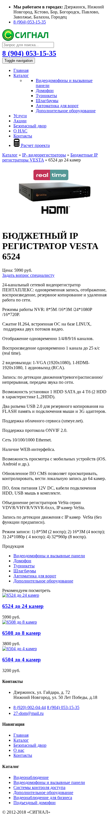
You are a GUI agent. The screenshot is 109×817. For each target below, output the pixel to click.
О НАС (20, 130)
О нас (18, 750)
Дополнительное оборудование (66, 110)
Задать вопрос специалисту (28, 275)
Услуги (20, 115)
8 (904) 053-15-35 (29, 22)
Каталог (21, 75)
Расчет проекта (35, 145)
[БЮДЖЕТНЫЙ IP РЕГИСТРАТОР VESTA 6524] (54, 222)
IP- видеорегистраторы (44, 155)
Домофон (45, 90)
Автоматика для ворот (57, 105)
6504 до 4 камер (21, 660)
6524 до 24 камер (23, 606)
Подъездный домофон (34, 802)
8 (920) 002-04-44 (29, 707)
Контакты (22, 136)
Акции (20, 120)
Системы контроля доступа (39, 787)
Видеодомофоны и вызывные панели (49, 555)
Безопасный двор (29, 125)
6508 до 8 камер (21, 633)
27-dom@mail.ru (28, 713)
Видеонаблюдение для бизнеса (42, 797)
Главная (21, 70)
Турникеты (46, 95)
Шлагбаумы (47, 100)
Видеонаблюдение (31, 777)
